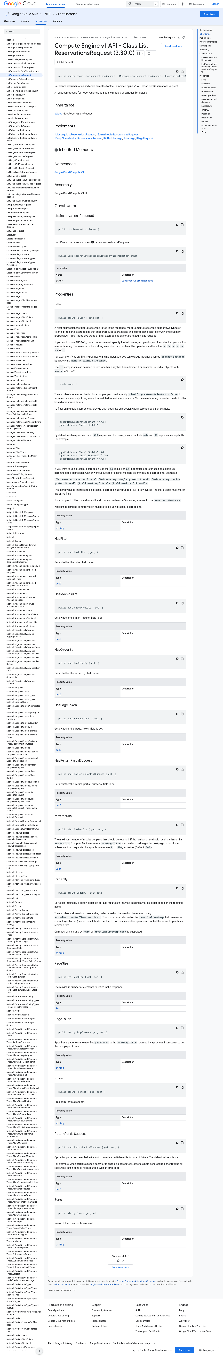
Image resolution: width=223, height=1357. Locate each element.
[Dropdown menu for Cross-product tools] (103, 4)
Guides (25, 20)
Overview (9, 20)
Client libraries (66, 14)
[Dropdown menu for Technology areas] (69, 4)
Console (171, 3)
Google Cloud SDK (24, 14)
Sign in (215, 4)
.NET (47, 14)
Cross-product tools (87, 3)
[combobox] (142, 4)
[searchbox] (22, 31)
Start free (209, 14)
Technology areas (55, 3)
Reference (41, 20)
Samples (57, 20)
